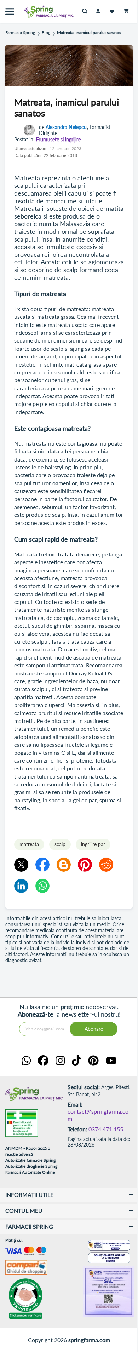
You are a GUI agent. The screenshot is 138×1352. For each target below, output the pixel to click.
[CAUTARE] (86, 12)
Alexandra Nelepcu (66, 127)
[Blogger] (64, 865)
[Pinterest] (85, 865)
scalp (59, 844)
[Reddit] (106, 865)
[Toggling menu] (9, 12)
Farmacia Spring (20, 32)
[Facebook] (42, 865)
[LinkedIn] (21, 886)
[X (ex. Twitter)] (21, 865)
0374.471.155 (105, 1129)
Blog (46, 32)
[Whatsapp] (42, 886)
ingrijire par (93, 844)
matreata (29, 844)
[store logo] (33, 11)
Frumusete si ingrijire (58, 139)
